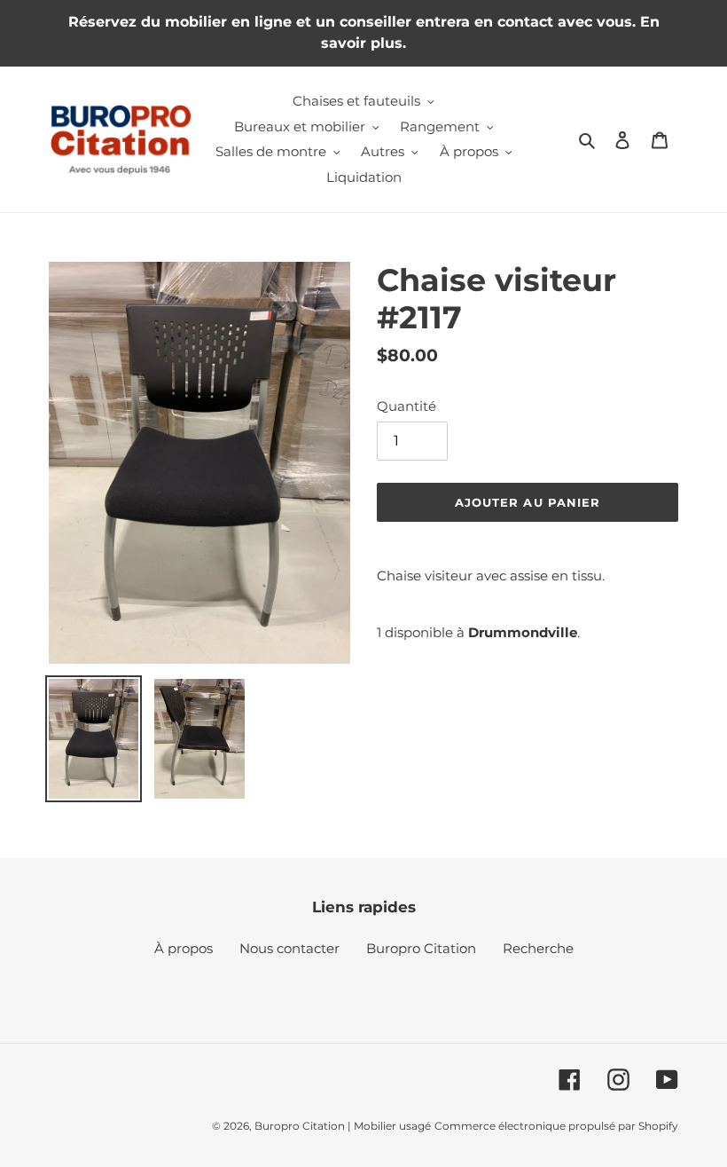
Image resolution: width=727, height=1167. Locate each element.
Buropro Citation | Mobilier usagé (342, 1125)
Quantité (406, 406)
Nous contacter (289, 948)
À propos (183, 948)
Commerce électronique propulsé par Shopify (556, 1125)
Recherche (538, 948)
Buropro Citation (421, 948)
